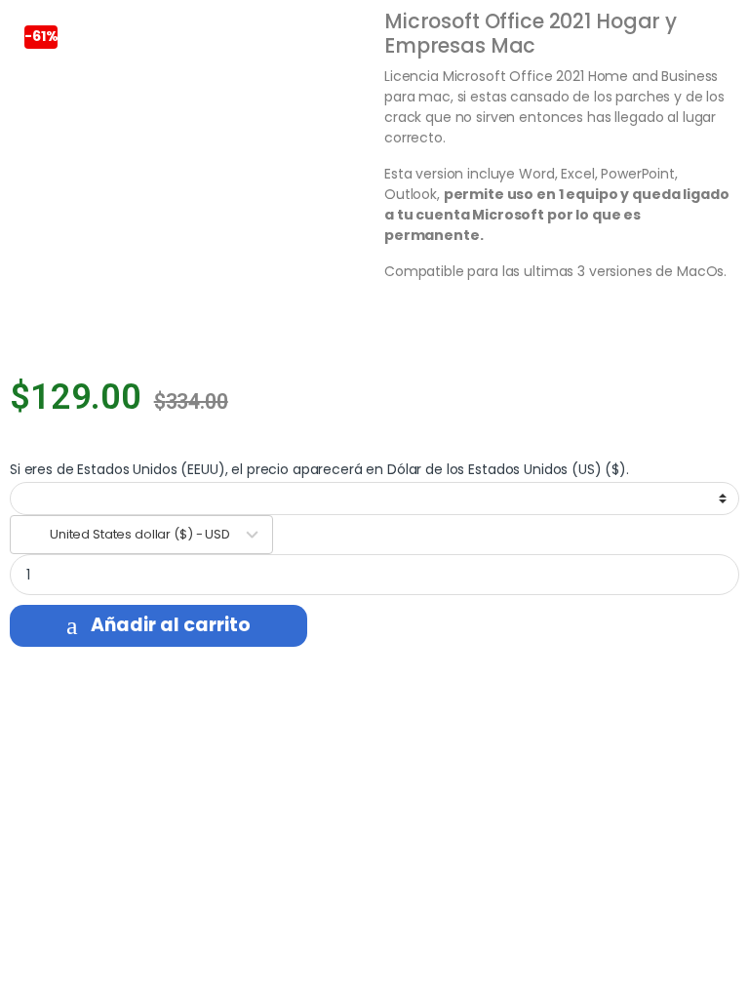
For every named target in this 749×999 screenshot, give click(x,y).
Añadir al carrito (171, 625)
